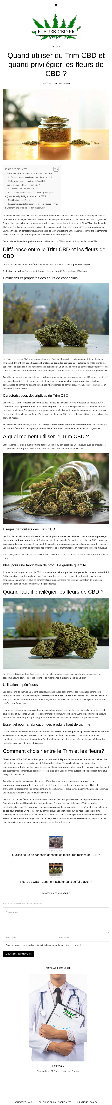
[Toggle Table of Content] (54, 169)
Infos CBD (56, 46)
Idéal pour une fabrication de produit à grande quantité (33, 192)
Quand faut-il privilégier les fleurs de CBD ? (26, 196)
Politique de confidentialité (55, 1102)
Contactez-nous (23, 1102)
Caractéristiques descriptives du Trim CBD (28, 181)
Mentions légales (87, 1102)
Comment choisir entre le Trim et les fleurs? (27, 207)
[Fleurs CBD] (56, 26)
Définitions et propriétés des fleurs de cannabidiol (31, 177)
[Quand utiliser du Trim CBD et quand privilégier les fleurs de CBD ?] (56, 124)
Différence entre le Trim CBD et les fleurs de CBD (29, 173)
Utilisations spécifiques (20, 200)
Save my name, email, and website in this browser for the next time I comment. (43, 945)
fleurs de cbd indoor (74, 370)
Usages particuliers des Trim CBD (24, 188)
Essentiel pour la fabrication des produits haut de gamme (34, 204)
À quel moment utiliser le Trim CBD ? (23, 185)
